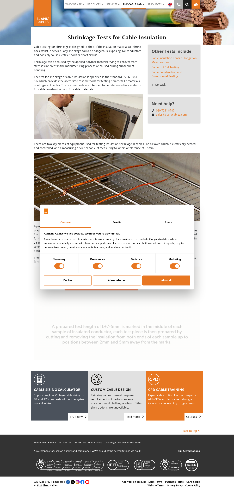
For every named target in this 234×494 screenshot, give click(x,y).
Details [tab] (117, 222)
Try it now (76, 417)
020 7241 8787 (165, 110)
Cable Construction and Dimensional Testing (167, 74)
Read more (133, 417)
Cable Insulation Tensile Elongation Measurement (174, 60)
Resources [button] (154, 4)
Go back (159, 85)
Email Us (58, 481)
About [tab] (168, 222)
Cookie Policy (192, 485)
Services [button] (111, 4)
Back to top (190, 431)
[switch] (98, 266)
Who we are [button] (73, 4)
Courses (192, 417)
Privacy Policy (175, 485)
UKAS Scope (193, 481)
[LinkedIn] (68, 481)
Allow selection (117, 280)
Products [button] (94, 4)
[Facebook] (82, 481)
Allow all (166, 280)
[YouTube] (87, 481)
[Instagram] (78, 481)
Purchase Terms (174, 481)
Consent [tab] (65, 222)
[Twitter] (73, 481)
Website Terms (156, 485)
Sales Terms (155, 481)
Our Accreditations (188, 451)
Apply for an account (134, 481)
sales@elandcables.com (171, 114)
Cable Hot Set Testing (165, 67)
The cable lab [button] (132, 4)
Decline (67, 280)
